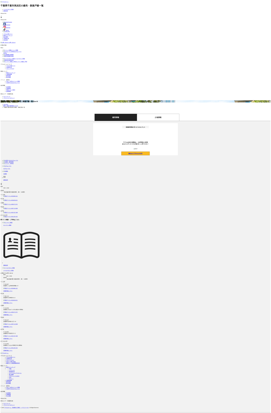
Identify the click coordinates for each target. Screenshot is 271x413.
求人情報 (8, 396)
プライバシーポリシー (9, 98)
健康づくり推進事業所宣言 (13, 363)
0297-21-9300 (14, 208)
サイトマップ (6, 96)
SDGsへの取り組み (11, 361)
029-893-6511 (14, 200)
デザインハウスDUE (14, 376)
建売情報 (8, 75)
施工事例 (5, 37)
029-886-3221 (14, 196)
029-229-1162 (14, 216)
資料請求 (5, 10)
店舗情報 (8, 88)
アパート (11, 378)
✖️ (1, 17)
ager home (5, 104)
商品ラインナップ (7, 35)
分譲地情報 (9, 74)
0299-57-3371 (14, 204)
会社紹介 (5, 40)
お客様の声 (6, 38)
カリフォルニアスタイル (15, 373)
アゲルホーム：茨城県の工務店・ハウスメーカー (16, 407)
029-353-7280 (14, 212)
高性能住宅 (12, 371)
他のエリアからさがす (135, 153)
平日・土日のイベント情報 (13, 81)
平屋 (10, 368)
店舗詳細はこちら (7, 291)
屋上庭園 (11, 374)
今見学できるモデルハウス (13, 82)
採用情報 (8, 91)
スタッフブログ (10, 68)
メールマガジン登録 (8, 9)
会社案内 (8, 86)
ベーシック (12, 370)
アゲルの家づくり (7, 34)
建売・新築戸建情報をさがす (10, 105)
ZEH (10, 377)
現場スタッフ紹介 (10, 89)
